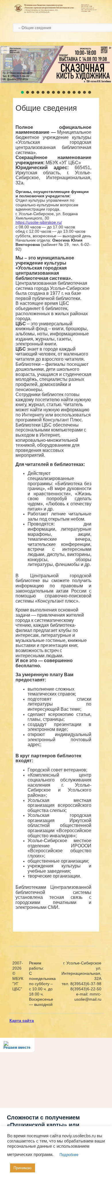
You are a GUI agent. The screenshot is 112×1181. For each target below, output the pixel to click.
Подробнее (68, 1155)
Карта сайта (21, 1020)
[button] (6, 64)
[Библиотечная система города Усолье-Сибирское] (56, 12)
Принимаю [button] (22, 1168)
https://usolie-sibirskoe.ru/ (39, 222)
